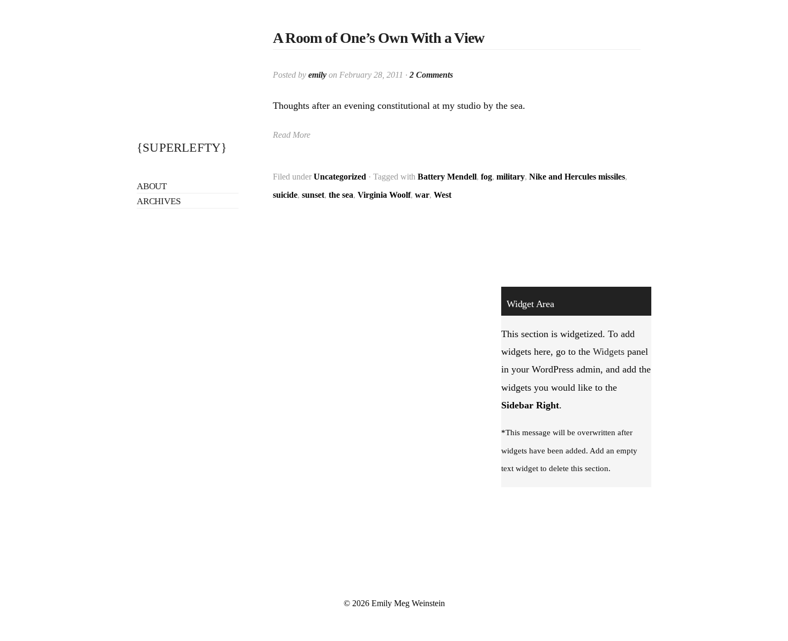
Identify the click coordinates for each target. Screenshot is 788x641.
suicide (285, 194)
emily (317, 74)
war (422, 194)
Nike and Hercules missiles (577, 176)
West (442, 194)
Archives (158, 201)
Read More (291, 134)
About (152, 186)
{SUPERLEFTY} (182, 147)
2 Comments (431, 74)
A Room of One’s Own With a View (378, 37)
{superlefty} (188, 70)
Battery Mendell (447, 176)
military (510, 176)
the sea (341, 194)
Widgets (609, 351)
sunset (313, 194)
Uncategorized (340, 176)
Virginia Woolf (384, 194)
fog (486, 176)
